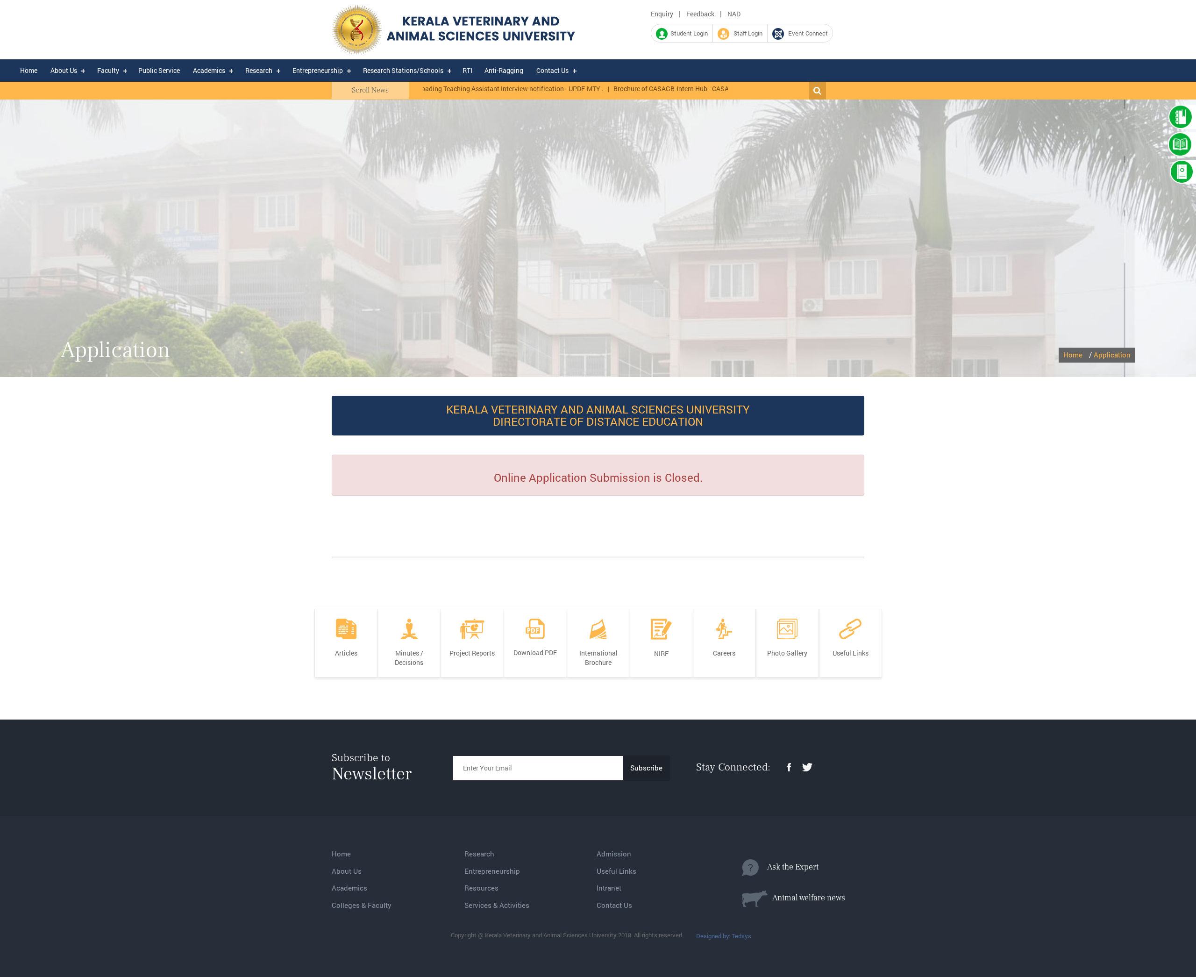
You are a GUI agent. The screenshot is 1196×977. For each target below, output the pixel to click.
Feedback (700, 13)
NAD (733, 13)
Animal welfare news (806, 897)
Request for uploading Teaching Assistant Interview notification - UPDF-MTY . (457, 88)
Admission (614, 853)
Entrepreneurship (317, 70)
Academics (209, 70)
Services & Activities (496, 905)
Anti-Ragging (503, 70)
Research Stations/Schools (403, 70)
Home (28, 70)
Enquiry (662, 13)
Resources (481, 887)
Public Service (159, 70)
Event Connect (806, 33)
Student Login (688, 33)
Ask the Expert (789, 867)
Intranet (609, 887)
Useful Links (616, 871)
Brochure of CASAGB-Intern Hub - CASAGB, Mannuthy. (659, 88)
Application (1112, 354)
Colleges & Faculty (362, 905)
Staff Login (745, 33)
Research (258, 70)
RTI (467, 70)
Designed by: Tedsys (723, 936)
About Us (63, 70)
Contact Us (552, 70)
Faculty (108, 70)
